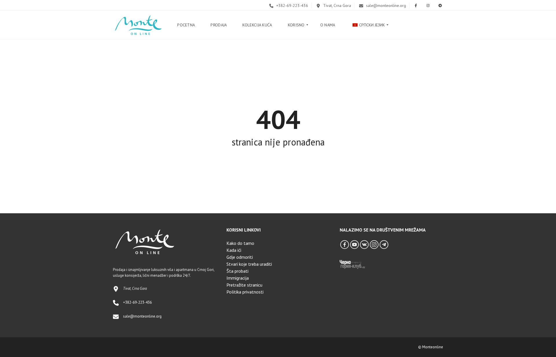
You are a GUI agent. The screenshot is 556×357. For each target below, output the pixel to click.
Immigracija (237, 278)
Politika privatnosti (245, 292)
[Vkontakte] (364, 244)
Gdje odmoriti (239, 257)
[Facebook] (344, 244)
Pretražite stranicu (244, 285)
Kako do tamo (240, 243)
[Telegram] (384, 244)
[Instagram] (374, 244)
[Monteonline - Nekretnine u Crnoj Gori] (138, 24)
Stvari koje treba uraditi (249, 264)
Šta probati (237, 271)
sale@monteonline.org (385, 5)
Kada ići (233, 250)
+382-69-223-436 (291, 5)
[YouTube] (354, 244)
